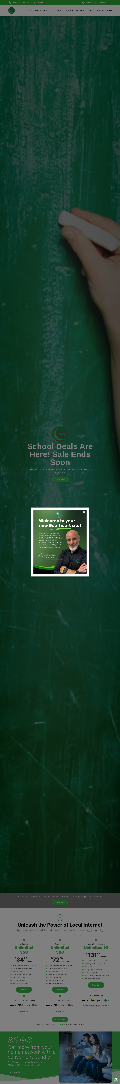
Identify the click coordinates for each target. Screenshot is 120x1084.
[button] (84, 512)
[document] (60, 542)
